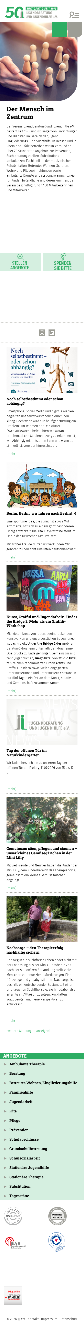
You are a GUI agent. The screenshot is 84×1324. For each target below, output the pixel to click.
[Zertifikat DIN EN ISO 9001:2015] (57, 1216)
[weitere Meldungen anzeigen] (28, 1031)
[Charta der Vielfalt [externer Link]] (28, 1269)
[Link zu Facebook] (32, 332)
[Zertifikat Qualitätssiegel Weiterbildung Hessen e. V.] (57, 1242)
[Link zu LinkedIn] (52, 332)
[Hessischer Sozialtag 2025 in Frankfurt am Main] (44, 295)
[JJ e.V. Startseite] (42, 61)
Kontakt (33, 1319)
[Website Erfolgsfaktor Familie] (13, 1295)
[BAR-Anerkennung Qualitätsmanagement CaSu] (13, 1242)
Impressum (49, 1319)
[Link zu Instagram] (42, 332)
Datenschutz (68, 1319)
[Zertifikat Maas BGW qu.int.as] (13, 1216)
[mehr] (11, 454)
